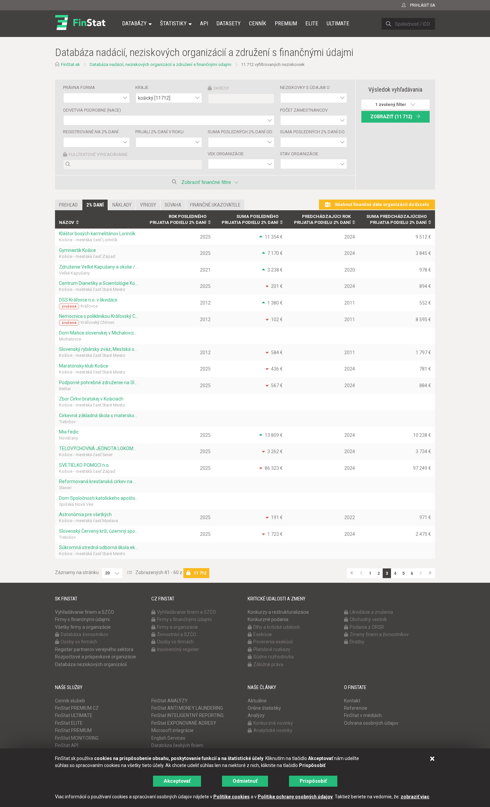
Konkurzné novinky (273, 723)
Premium (286, 23)
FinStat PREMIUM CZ (77, 708)
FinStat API (66, 745)
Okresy (221, 88)
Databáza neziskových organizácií (91, 664)
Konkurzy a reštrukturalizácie (278, 612)
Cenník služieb (70, 700)
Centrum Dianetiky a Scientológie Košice (98, 283)
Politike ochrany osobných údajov (295, 796)
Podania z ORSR (367, 627)
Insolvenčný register (178, 649)
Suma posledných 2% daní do (312, 131)
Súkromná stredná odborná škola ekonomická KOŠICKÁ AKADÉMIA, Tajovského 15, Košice (98, 547)
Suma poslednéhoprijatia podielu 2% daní (250, 219)
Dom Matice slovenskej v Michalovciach (98, 333)
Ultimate (338, 23)
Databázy (134, 23)
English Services (168, 738)
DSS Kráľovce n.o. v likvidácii (88, 300)
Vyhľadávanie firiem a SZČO (84, 612)
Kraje (141, 87)
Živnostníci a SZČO (176, 634)
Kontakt (352, 700)
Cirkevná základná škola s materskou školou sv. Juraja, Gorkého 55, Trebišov (98, 415)
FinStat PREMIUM (73, 730)
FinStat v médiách (363, 715)
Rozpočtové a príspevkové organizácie (95, 656)
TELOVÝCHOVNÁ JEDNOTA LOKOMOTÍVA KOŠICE (98, 448)
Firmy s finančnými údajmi (82, 619)
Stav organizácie (299, 153)
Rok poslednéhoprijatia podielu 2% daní (178, 219)
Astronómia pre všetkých (85, 514)
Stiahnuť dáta (381, 204)
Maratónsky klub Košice (83, 366)
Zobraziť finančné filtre (206, 182)
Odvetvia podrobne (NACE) (92, 110)
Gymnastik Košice (77, 250)
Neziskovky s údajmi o (305, 87)
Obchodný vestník (368, 619)
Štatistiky (173, 23)
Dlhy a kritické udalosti (276, 627)
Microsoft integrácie (172, 730)
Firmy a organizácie (177, 627)
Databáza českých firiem (177, 745)
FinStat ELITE (69, 723)
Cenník (257, 23)
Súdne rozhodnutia (273, 656)
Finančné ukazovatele (215, 205)
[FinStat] (80, 28)
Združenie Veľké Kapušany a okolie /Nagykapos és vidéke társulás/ (98, 267)
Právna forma (79, 87)
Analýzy (256, 715)
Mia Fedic (69, 431)
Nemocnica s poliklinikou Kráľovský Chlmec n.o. (98, 316)
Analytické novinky (272, 730)
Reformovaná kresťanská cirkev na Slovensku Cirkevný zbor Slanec (98, 481)
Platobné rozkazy (271, 649)
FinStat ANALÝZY (169, 700)
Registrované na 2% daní (90, 131)
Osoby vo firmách (79, 641)
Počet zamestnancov (304, 110)
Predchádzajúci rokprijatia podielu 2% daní (322, 219)
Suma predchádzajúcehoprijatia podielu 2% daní (396, 219)
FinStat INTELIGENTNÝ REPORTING (187, 715)
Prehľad (68, 205)
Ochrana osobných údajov (371, 723)
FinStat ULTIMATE (73, 715)
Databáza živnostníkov (84, 634)
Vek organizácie (226, 153)
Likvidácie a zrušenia (371, 612)
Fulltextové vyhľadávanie (98, 154)
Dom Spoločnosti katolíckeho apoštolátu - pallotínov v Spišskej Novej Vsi (98, 498)
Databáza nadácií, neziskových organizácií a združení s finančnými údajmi (160, 64)
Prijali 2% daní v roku (159, 131)
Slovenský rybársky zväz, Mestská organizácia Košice (98, 349)
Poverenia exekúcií (273, 641)
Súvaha (173, 205)
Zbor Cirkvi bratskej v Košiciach (91, 399)
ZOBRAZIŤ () (391, 116)
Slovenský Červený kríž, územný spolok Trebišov (98, 531)
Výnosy (148, 205)
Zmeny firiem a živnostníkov (379, 634)
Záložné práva (268, 664)
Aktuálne (257, 700)
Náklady (121, 205)
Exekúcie (262, 634)
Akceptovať (177, 781)
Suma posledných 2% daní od (240, 131)
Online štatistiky (264, 708)
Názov (66, 222)
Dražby (357, 641)
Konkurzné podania (268, 619)
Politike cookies (231, 796)
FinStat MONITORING (77, 738)
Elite (311, 23)
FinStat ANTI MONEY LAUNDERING (187, 708)
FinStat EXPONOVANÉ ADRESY (183, 723)
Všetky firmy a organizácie (83, 627)
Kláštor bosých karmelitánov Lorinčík (97, 233)
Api (204, 23)
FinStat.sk (70, 64)
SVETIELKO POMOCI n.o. (84, 465)
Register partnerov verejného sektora (94, 649)
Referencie (355, 708)
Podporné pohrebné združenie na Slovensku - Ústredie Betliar (98, 382)
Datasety (228, 23)
